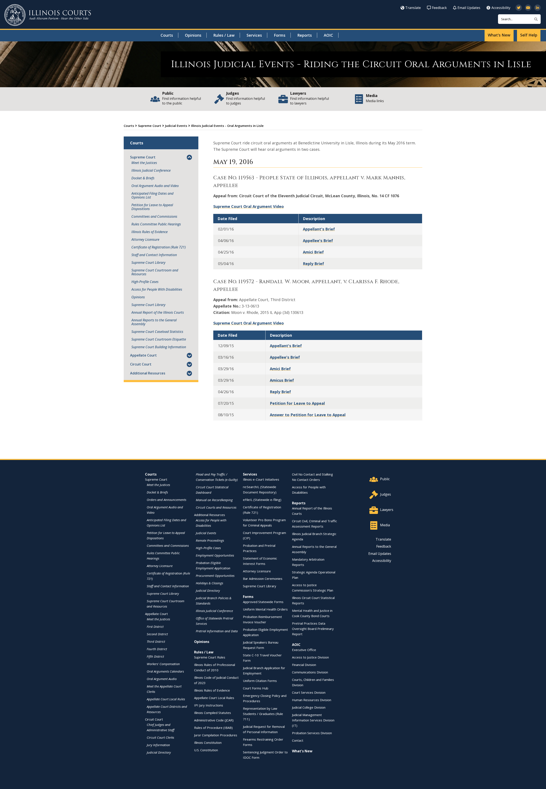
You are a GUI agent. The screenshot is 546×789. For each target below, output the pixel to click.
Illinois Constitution (208, 742)
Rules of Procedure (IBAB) (213, 727)
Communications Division (310, 672)
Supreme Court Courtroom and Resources (154, 272)
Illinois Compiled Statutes (212, 713)
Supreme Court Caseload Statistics (157, 332)
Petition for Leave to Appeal (297, 403)
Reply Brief (313, 263)
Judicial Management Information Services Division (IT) (313, 720)
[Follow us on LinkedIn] (537, 7)
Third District (156, 641)
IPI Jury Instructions (208, 705)
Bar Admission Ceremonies (262, 578)
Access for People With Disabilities (156, 289)
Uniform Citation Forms (260, 681)
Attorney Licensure (145, 239)
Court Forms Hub (255, 688)
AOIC (328, 35)
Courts (167, 35)
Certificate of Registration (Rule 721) (158, 247)
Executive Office (304, 650)
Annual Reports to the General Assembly (154, 322)
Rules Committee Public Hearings (156, 224)
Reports (304, 35)
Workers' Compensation (163, 664)
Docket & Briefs (142, 178)
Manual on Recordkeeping (214, 500)
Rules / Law (224, 35)
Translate (413, 7)
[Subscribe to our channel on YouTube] (528, 7)
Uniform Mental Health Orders (265, 609)
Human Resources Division (311, 700)
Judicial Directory (159, 752)
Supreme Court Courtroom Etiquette (158, 339)
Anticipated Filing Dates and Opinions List (152, 195)
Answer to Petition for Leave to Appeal (308, 414)
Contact (297, 740)
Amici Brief (313, 252)
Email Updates (468, 7)
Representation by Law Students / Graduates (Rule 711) (263, 713)
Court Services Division (308, 692)
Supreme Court (149, 125)
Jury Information (158, 745)
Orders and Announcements (166, 499)
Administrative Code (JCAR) (214, 720)
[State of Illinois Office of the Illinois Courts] (47, 15)
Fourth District (157, 649)
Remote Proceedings (210, 540)
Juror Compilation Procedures (215, 735)
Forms (279, 35)
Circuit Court (140, 364)
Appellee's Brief (318, 240)
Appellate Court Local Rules (166, 699)
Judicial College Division (308, 707)
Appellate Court (143, 355)
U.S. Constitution (206, 750)
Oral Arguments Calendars (165, 671)
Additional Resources (147, 373)
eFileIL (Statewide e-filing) (262, 499)
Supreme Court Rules (209, 657)
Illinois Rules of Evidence (149, 232)
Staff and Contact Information (154, 255)
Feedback (439, 7)
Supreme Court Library (148, 262)
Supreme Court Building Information (158, 347)
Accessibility (500, 7)
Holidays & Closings (209, 583)
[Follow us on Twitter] (519, 7)
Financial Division (304, 665)
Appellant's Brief (319, 229)
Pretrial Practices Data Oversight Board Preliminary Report (313, 628)
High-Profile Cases (144, 282)
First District (155, 626)
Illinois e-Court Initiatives (261, 479)
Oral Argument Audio (162, 679)
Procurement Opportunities (215, 575)
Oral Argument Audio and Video (155, 186)
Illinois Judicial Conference (151, 170)
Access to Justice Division (310, 657)
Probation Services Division (312, 733)
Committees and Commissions (154, 216)
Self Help (528, 35)
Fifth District (155, 656)
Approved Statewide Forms (263, 602)
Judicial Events (176, 125)
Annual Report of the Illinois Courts (157, 312)
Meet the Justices (144, 163)
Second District (157, 634)
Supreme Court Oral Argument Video (248, 206)
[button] (189, 157)
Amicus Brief (282, 380)
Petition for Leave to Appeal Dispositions (152, 207)
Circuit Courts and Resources (216, 507)
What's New (499, 35)
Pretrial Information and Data (217, 631)
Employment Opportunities (215, 555)
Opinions (193, 35)
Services (254, 35)
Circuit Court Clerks (160, 737)
